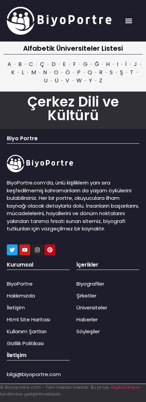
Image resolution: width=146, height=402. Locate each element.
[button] (128, 20)
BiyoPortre (20, 283)
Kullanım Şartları (27, 331)
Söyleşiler (88, 331)
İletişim (16, 307)
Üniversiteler (91, 307)
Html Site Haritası (28, 319)
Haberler (87, 319)
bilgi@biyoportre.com (34, 374)
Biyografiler (90, 283)
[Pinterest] (49, 249)
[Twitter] (12, 249)
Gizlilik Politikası (25, 343)
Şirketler (86, 295)
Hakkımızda (21, 295)
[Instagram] (37, 249)
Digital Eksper (126, 387)
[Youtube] (24, 249)
